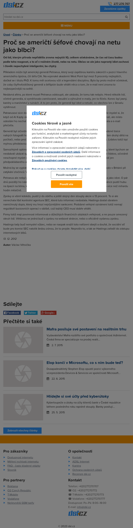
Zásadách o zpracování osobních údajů (56, 152)
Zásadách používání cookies (49, 160)
